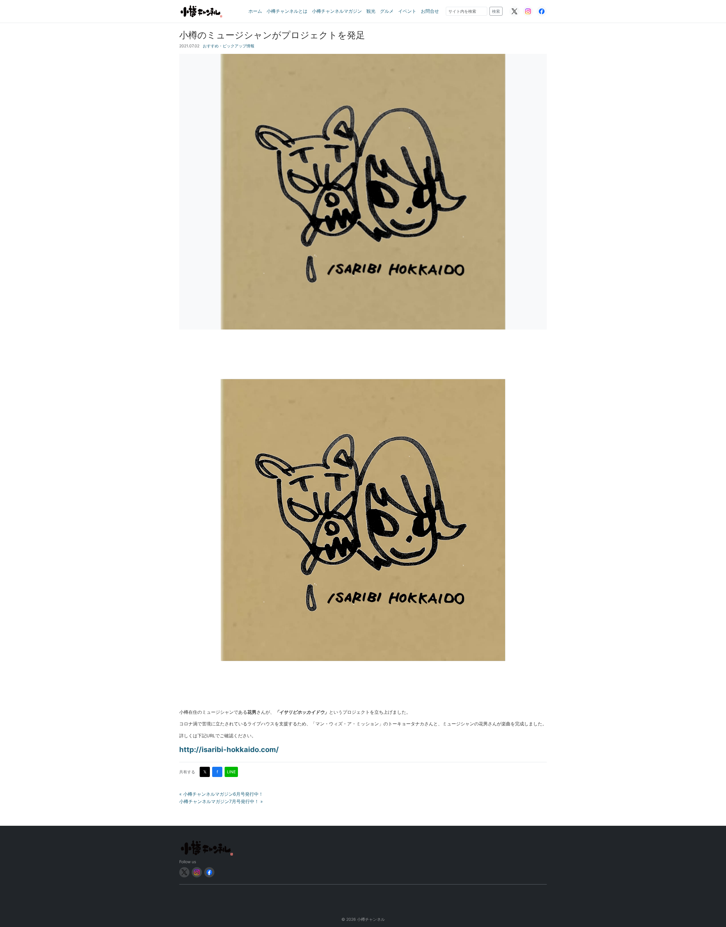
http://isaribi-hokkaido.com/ (229, 749)
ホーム (255, 11)
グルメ (387, 11)
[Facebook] (542, 11)
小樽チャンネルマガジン (337, 11)
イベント (407, 11)
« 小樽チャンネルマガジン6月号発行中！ (221, 794)
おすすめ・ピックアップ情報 (228, 45)
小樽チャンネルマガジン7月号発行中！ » (221, 801)
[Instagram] (528, 11)
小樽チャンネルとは (287, 11)
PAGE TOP (706, 894)
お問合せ (430, 11)
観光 (370, 11)
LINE (231, 771)
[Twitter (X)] (514, 11)
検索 (496, 11)
